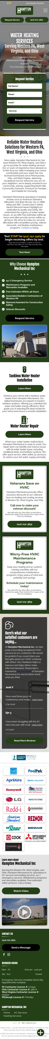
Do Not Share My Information (23, 1028)
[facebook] (4, 954)
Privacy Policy (5, 1028)
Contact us (26, 228)
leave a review (24, 671)
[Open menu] (45, 10)
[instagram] (9, 954)
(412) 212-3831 (8, 940)
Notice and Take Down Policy (14, 1030)
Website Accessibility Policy (35, 1030)
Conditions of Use (41, 1028)
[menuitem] (6, 1012)
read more (37, 699)
